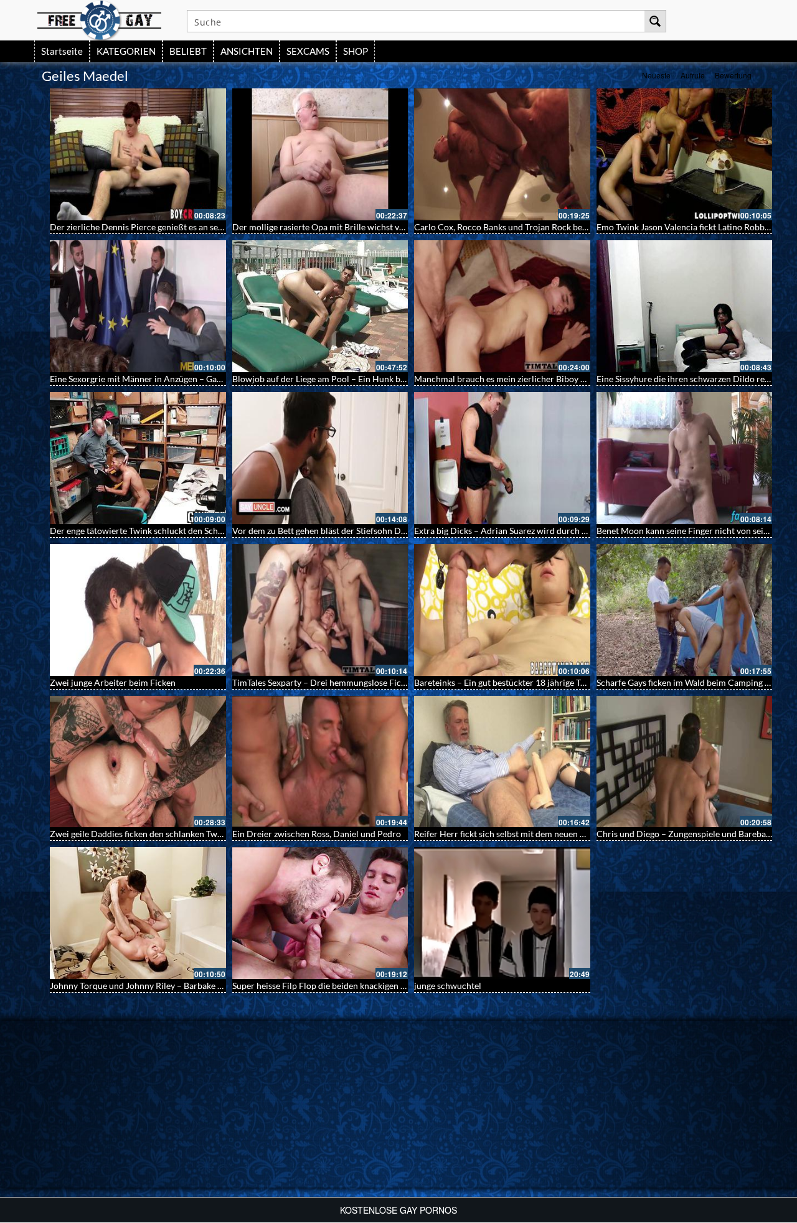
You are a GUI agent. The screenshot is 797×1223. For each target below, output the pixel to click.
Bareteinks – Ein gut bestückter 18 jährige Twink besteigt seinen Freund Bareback (570, 682)
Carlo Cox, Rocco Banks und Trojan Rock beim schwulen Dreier (536, 227)
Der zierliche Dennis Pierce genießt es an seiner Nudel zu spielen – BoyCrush (198, 227)
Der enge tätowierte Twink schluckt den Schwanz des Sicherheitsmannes (189, 530)
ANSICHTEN (246, 51)
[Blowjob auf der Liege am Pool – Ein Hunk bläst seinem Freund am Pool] (320, 306)
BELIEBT (188, 51)
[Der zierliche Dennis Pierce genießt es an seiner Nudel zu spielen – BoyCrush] (138, 154)
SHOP (355, 51)
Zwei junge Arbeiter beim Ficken (113, 682)
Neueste (656, 75)
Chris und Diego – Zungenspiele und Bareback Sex (693, 833)
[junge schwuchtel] (502, 913)
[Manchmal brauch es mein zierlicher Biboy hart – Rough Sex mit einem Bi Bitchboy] (502, 306)
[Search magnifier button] (655, 21)
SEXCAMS (307, 51)
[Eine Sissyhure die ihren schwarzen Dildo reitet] (685, 306)
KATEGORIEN (126, 51)
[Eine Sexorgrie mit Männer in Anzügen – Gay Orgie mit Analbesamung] (138, 306)
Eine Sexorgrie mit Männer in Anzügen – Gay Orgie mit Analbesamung (184, 378)
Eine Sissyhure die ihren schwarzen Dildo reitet (687, 378)
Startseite (62, 51)
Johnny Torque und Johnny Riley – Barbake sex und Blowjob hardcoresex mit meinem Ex (220, 985)
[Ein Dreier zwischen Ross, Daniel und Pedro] (320, 762)
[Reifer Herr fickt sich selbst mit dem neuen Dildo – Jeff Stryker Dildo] (502, 762)
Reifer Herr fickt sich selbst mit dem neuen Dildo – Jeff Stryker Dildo (546, 833)
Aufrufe (693, 75)
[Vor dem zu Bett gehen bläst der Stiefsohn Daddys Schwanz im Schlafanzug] (320, 458)
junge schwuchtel (447, 985)
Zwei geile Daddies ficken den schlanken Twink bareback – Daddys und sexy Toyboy (210, 833)
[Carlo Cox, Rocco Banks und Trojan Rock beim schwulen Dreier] (502, 154)
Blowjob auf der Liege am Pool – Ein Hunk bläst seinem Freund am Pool (369, 378)
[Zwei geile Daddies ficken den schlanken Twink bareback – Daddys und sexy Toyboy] (138, 762)
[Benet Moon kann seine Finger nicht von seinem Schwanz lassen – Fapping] (685, 458)
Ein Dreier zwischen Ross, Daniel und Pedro (316, 833)
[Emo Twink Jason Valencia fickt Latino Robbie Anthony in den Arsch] (685, 154)
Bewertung (733, 75)
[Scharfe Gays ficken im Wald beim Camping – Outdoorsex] (685, 610)
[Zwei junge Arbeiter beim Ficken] (138, 610)
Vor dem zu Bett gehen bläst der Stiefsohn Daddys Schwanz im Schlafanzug (375, 530)
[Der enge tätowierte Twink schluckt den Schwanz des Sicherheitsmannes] (138, 458)
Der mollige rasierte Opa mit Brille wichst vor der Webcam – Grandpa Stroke (380, 227)
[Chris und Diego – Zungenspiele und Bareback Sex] (685, 762)
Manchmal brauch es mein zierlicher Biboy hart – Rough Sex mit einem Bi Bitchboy (573, 378)
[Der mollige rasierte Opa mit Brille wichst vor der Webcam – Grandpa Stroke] (320, 154)
